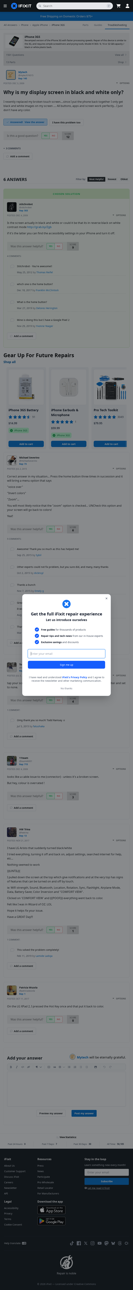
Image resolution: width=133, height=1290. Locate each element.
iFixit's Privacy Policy (74, 677)
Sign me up (66, 664)
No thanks (66, 688)
